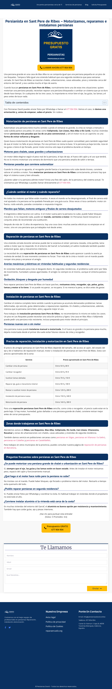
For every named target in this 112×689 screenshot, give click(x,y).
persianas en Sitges (65, 437)
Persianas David (43, 686)
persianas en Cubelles (14, 440)
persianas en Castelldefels (38, 440)
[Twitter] (10, 627)
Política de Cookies (54, 626)
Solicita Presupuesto (99, 5)
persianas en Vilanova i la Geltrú (90, 437)
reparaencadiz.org (54, 630)
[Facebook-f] (5, 627)
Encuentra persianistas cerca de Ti (49, 5)
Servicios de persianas (73, 5)
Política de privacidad (56, 621)
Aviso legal (51, 617)
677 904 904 (71, 109)
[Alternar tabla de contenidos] (103, 103)
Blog (86, 5)
